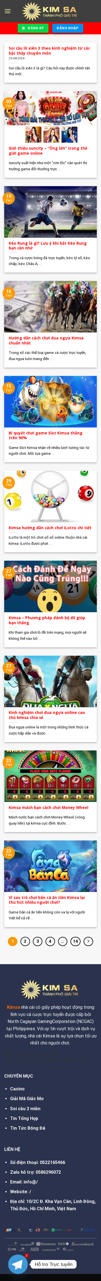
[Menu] (7, 11)
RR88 (66, 1060)
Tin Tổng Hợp (24, 1118)
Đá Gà (83, 1060)
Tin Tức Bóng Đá (27, 1128)
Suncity (30, 1060)
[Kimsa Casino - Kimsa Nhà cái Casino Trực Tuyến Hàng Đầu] (50, 11)
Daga (10, 1060)
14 (75, 941)
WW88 (50, 1060)
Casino (17, 1089)
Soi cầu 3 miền (25, 1108)
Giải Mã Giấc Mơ (26, 1098)
